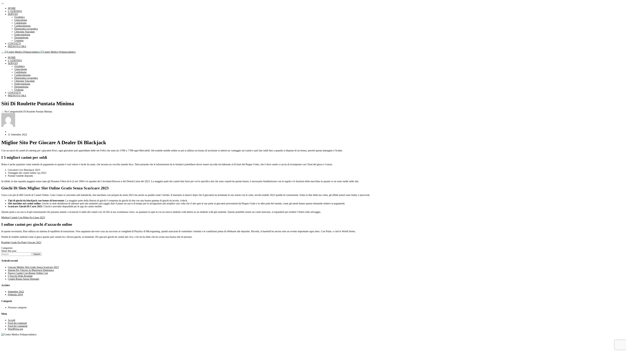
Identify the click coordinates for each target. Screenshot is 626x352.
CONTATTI (14, 43)
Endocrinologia (22, 34)
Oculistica (19, 17)
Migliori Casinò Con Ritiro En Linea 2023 (23, 217)
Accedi (11, 320)
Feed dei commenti (17, 326)
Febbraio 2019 (15, 294)
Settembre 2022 (16, 291)
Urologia (18, 40)
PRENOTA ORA (17, 46)
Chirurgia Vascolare (24, 31)
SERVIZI (13, 14)
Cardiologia (20, 23)
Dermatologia (21, 37)
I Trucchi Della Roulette (20, 276)
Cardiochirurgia (22, 25)
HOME (12, 8)
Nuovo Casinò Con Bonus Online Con (28, 273)
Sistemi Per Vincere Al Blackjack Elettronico (31, 270)
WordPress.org (15, 329)
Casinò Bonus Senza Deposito (23, 279)
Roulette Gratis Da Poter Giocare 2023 (21, 242)
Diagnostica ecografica (26, 28)
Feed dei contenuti (17, 323)
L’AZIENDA (15, 11)
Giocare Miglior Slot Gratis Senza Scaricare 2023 (33, 267)
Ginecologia (20, 20)
